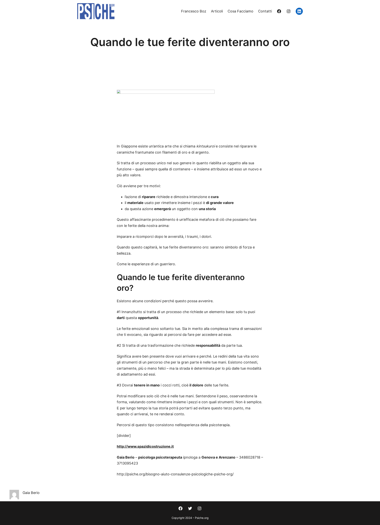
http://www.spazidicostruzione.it (145, 446)
